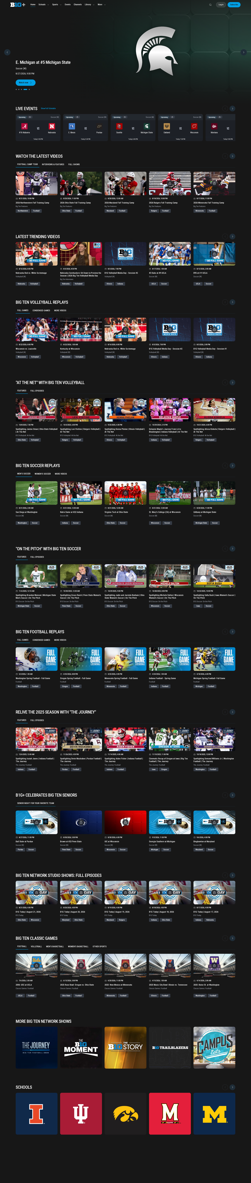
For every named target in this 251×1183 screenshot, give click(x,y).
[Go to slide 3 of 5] (21, 89)
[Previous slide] (7, 52)
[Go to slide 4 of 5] (24, 89)
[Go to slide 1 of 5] (16, 89)
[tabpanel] (125, 190)
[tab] (27, 164)
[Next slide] (232, 108)
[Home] (17, 5)
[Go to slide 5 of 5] (28, 89)
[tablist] (125, 165)
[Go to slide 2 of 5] (18, 89)
